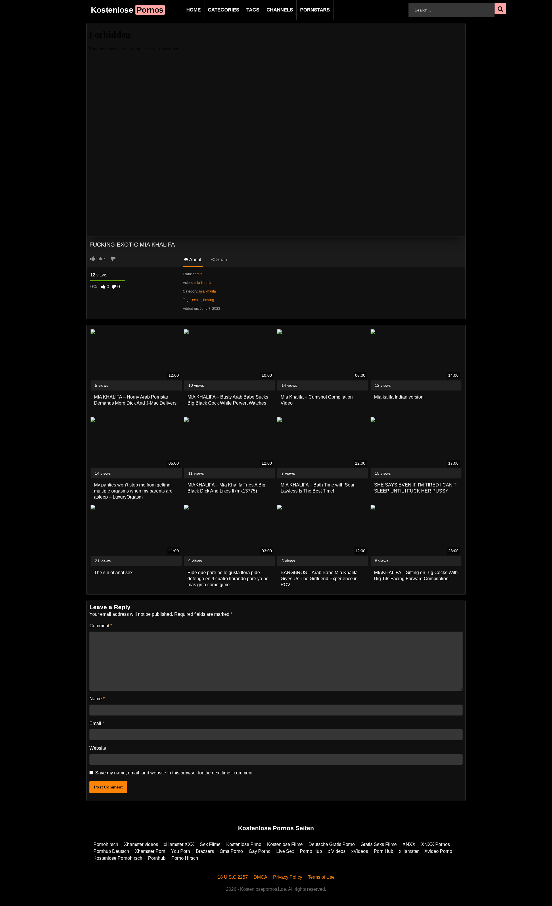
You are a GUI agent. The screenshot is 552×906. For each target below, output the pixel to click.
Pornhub (157, 858)
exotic (196, 300)
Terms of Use (321, 877)
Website (97, 748)
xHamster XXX (179, 844)
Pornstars (306, 10)
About (194, 259)
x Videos (337, 851)
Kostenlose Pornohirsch (117, 858)
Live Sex (285, 851)
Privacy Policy (287, 877)
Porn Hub (383, 851)
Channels (270, 10)
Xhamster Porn (150, 851)
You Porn (180, 851)
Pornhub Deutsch (111, 851)
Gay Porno (260, 851)
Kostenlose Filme (285, 844)
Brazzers (205, 851)
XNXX (408, 844)
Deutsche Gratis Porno (331, 844)
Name (97, 698)
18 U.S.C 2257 (233, 877)
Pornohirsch (105, 844)
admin (197, 274)
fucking (208, 300)
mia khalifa (202, 283)
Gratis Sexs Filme (379, 844)
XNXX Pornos (435, 844)
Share (222, 259)
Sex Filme (210, 844)
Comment (100, 625)
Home (184, 10)
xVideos (359, 851)
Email (96, 723)
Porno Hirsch (184, 858)
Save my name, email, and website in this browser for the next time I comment (173, 772)
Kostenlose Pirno (243, 844)
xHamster (409, 851)
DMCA (260, 877)
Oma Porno (231, 851)
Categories (214, 10)
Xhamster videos (141, 844)
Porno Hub (311, 851)
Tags (243, 10)
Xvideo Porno (438, 851)
